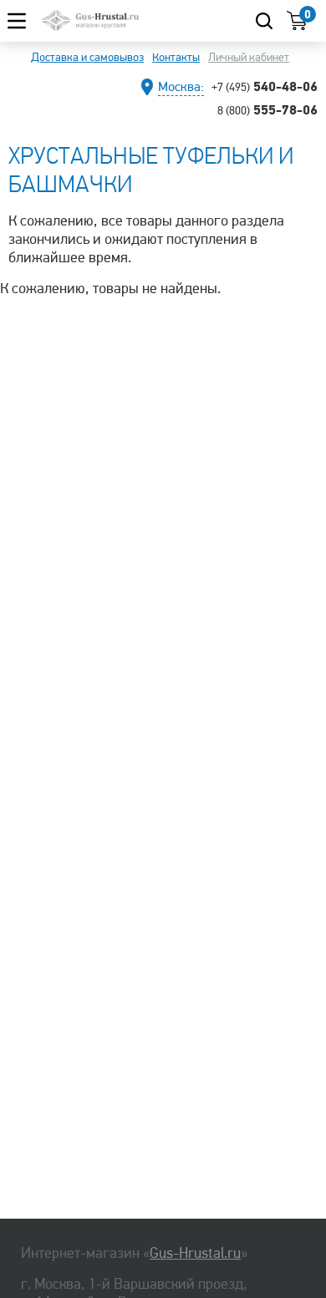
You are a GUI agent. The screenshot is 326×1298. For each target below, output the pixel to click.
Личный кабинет (248, 57)
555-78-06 (267, 109)
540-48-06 (264, 86)
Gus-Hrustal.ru (195, 1253)
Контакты (176, 57)
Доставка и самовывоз (87, 57)
